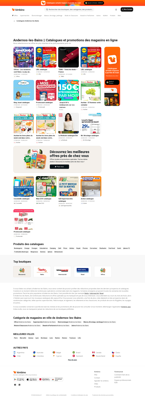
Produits (112, 15)
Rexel (101, 293)
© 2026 (36, 395)
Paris (16, 338)
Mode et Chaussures (71, 15)
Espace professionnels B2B (122, 381)
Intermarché (94, 293)
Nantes (57, 338)
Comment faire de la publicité (121, 376)
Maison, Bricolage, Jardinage (53, 15)
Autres (98, 15)
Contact (97, 378)
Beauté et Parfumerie (87, 15)
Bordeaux (44, 338)
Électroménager (37, 15)
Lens (51, 338)
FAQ (95, 375)
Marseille (23, 338)
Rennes (64, 338)
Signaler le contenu (101, 381)
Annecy (30, 338)
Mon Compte (128, 9)
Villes (119, 15)
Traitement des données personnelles (103, 395)
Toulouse (72, 338)
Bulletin (105, 15)
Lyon (37, 338)
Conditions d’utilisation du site (79, 395)
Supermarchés (24, 15)
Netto (86, 293)
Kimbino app (126, 307)
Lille (79, 338)
